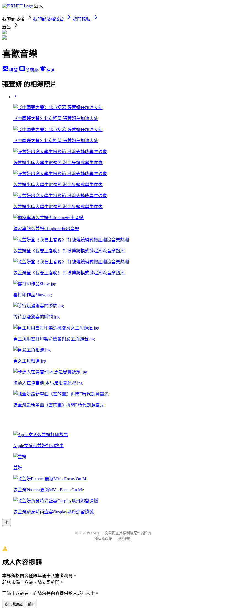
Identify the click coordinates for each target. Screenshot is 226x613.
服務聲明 (124, 538)
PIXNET (93, 533)
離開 (31, 604)
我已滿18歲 (13, 604)
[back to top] (6, 522)
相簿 (14, 70)
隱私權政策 (103, 538)
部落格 (32, 70)
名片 (50, 70)
